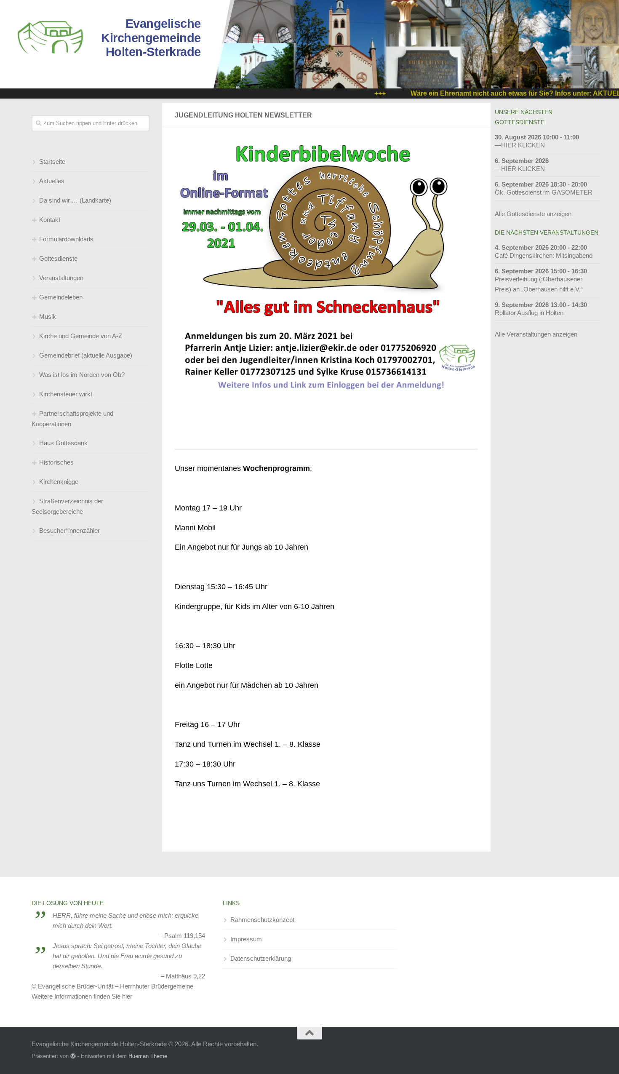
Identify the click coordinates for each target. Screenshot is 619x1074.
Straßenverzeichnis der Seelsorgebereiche (67, 506)
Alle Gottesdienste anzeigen (533, 213)
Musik (47, 316)
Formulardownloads (66, 239)
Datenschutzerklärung (260, 958)
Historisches (56, 462)
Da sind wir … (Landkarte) (75, 200)
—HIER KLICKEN (520, 145)
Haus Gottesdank (63, 442)
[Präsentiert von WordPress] (73, 1056)
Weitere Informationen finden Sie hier (82, 996)
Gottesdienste (58, 258)
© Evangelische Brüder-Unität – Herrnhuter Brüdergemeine (112, 986)
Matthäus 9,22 (185, 976)
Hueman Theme (147, 1056)
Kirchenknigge (58, 481)
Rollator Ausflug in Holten (529, 312)
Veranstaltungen (61, 277)
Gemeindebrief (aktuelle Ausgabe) (85, 355)
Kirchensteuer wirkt (65, 394)
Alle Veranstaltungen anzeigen (536, 334)
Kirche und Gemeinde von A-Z (80, 335)
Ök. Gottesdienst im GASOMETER (543, 192)
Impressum (246, 939)
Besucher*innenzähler (69, 530)
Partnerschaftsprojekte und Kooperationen (72, 418)
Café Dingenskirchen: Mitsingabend (543, 255)
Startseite (52, 161)
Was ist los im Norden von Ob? (82, 374)
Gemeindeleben (61, 297)
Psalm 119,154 (184, 935)
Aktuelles (51, 180)
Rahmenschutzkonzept (262, 919)
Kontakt (49, 219)
